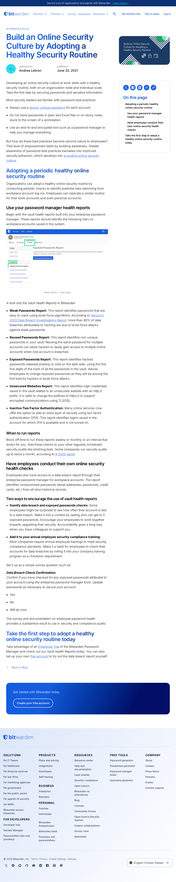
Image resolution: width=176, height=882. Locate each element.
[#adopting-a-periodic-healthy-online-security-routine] (4, 171)
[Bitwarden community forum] (20, 865)
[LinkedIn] (139, 87)
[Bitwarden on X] (6, 865)
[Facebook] (133, 87)
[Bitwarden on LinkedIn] (40, 865)
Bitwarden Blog (17, 28)
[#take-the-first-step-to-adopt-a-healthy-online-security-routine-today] (4, 634)
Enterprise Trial (48, 646)
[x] (126, 87)
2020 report (66, 454)
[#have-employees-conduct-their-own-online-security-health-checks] (4, 463)
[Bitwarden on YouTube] (33, 865)
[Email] (146, 87)
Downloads (84, 14)
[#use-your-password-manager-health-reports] (4, 207)
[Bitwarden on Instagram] (54, 865)
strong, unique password (47, 107)
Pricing (71, 14)
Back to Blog (20, 667)
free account (39, 656)
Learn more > (121, 3)
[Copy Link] (153, 87)
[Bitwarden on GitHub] (27, 865)
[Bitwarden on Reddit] (13, 865)
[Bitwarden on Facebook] (47, 865)
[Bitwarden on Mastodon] (61, 865)
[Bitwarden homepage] (16, 14)
